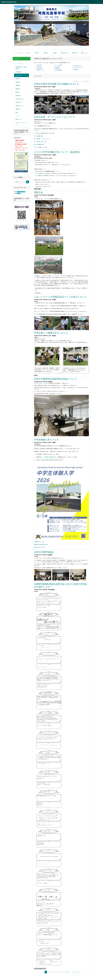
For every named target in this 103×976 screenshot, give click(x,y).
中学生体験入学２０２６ (46, 439)
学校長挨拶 (18, 72)
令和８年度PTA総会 (44, 552)
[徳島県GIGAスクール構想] (21, 206)
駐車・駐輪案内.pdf (39, 144)
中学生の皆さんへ (65, 53)
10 (68, 972)
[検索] (27, 182)
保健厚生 (18, 89)
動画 (17, 112)
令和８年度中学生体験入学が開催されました (56, 84)
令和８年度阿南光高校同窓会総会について (55, 378)
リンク (17, 116)
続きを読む (37, 292)
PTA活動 (57, 66)
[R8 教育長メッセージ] (21, 162)
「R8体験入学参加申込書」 (50, 457)
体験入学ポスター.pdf (39, 547)
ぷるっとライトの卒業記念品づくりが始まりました (60, 296)
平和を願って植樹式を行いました (51, 332)
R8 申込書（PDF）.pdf (40, 141)
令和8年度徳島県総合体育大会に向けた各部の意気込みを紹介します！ (60, 585)
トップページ (18, 53)
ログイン (99, 2)
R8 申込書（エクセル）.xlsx (41, 139)
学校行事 (39, 65)
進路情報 (18, 85)
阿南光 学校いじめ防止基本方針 (21, 67)
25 (73, 972)
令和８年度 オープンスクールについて (54, 117)
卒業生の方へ (75, 53)
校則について (84, 53)
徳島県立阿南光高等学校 (9, 2)
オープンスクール (78, 67)
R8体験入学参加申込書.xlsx (41, 544)
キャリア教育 (58, 65)
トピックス (28, 53)
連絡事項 (57, 68)
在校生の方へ (19, 102)
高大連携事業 (58, 70)
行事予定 (37, 53)
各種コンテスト (41, 70)
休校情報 (76, 69)
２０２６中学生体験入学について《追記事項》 (57, 152)
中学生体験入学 (77, 66)
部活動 (55, 53)
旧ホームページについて (21, 123)
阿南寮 (17, 109)
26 (76, 972)
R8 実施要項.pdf (38, 136)
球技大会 (38, 192)
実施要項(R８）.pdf (39, 541)
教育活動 (18, 95)
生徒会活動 (40, 68)
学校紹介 (46, 53)
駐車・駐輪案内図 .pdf (40, 173)
